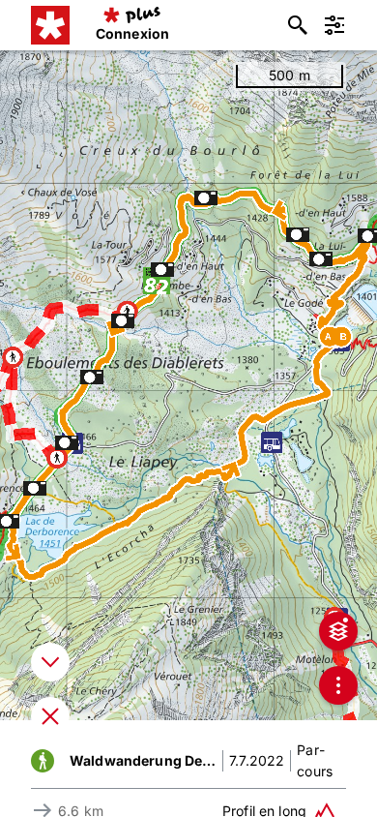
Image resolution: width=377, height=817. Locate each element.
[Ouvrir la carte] (50, 716)
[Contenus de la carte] (338, 631)
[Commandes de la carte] (338, 685)
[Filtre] (334, 25)
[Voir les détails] (50, 662)
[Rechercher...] (297, 25)
